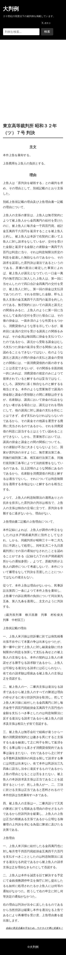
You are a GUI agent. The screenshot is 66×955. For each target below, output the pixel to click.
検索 (47, 31)
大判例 (11, 9)
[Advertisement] (33, 76)
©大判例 (32, 947)
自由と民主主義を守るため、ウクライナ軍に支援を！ (34, 928)
